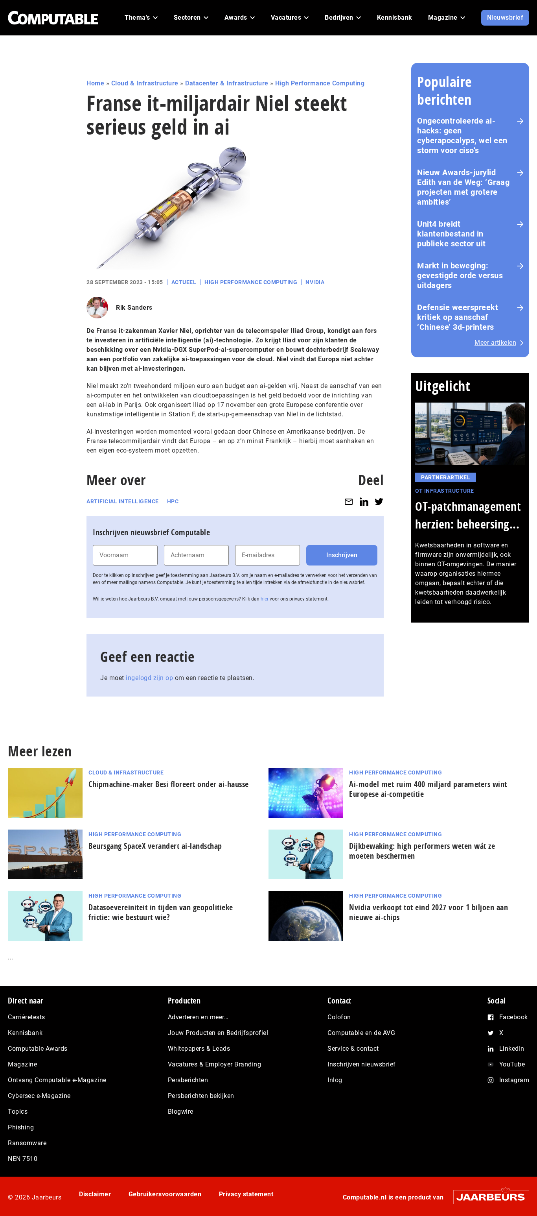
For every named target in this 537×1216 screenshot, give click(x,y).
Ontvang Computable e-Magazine (57, 1080)
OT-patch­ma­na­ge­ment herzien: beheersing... (468, 515)
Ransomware (27, 1143)
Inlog (334, 1080)
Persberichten (188, 1080)
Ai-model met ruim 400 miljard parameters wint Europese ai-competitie (428, 789)
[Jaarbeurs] (487, 1197)
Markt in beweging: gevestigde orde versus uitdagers (460, 275)
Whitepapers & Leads (199, 1048)
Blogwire (180, 1111)
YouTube (512, 1064)
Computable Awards (38, 1048)
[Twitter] (379, 501)
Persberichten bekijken (201, 1096)
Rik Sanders (134, 307)
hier (264, 599)
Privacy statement (246, 1194)
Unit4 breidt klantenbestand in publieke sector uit (451, 233)
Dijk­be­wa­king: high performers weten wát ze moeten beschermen (422, 851)
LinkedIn (511, 1048)
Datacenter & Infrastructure (226, 83)
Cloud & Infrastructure (144, 83)
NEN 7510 (22, 1158)
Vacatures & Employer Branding (214, 1064)
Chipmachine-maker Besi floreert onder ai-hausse (168, 784)
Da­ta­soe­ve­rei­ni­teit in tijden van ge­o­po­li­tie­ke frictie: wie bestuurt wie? (160, 912)
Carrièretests (26, 1017)
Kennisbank (25, 1033)
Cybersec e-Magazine (39, 1096)
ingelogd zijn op (149, 678)
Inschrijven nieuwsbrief (361, 1064)
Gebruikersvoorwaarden (165, 1194)
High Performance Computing (319, 83)
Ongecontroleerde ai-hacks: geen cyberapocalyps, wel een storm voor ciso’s (462, 135)
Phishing (21, 1127)
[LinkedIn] (364, 501)
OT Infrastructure (444, 491)
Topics (18, 1111)
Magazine (22, 1064)
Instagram (514, 1080)
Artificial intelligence (122, 501)
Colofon (339, 1017)
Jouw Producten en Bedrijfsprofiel (218, 1033)
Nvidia (314, 282)
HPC (173, 501)
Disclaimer (95, 1194)
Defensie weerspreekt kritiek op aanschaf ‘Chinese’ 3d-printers (457, 317)
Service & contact (353, 1048)
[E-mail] (348, 501)
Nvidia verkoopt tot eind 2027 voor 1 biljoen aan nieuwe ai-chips (428, 912)
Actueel (184, 282)
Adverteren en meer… (198, 1017)
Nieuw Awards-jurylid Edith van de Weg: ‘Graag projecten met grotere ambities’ (463, 187)
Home (95, 83)
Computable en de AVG (361, 1033)
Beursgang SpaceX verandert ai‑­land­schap (155, 846)
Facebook (513, 1017)
